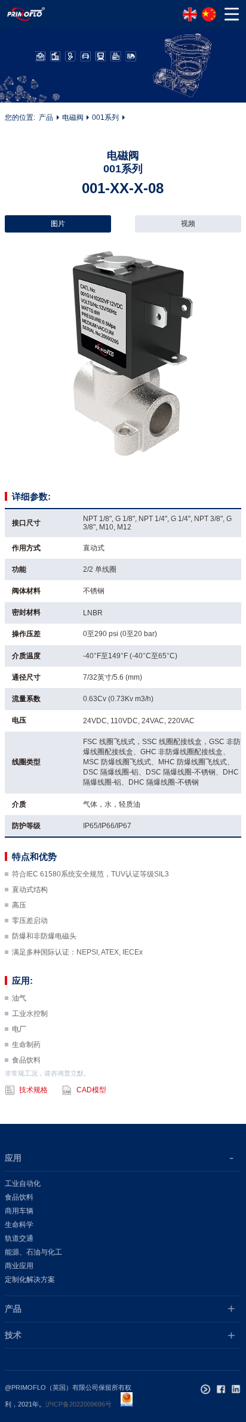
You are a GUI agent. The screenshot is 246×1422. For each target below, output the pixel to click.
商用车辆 (19, 1211)
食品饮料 (19, 1197)
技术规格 (33, 1090)
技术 (13, 1335)
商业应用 (19, 1266)
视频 (188, 223)
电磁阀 (73, 117)
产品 (46, 117)
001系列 (105, 117)
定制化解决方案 (30, 1279)
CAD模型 (91, 1090)
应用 (13, 1158)
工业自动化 (23, 1183)
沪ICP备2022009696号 (78, 1404)
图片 (58, 223)
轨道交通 (19, 1238)
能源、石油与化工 (33, 1252)
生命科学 (19, 1224)
